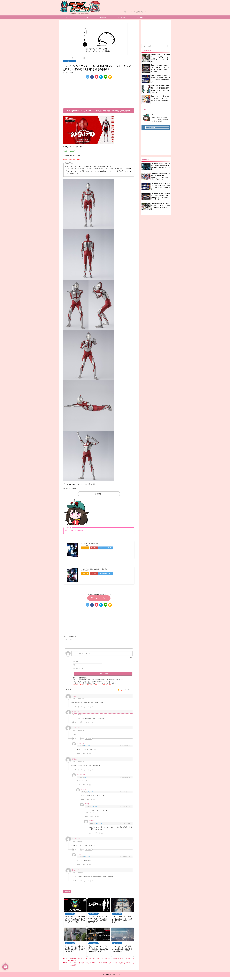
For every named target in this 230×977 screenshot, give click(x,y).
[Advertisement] (136, 7)
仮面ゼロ (86, 777)
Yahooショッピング (105, 548)
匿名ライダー (87, 745)
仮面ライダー (103, 17)
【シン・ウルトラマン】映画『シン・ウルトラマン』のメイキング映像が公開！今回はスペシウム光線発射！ (122, 948)
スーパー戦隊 (121, 17)
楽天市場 (93, 548)
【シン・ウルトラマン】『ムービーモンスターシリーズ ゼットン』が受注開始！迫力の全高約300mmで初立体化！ (98, 948)
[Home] (80, 11)
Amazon (85, 548)
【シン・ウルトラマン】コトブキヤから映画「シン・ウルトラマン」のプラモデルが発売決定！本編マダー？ (98, 919)
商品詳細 (98, 494)
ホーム (68, 17)
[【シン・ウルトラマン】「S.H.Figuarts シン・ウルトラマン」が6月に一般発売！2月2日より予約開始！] (101, 77)
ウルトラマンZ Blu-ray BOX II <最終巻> (94, 569)
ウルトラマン (139, 17)
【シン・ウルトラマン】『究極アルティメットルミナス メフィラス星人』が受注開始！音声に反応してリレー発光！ (75, 919)
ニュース (85, 17)
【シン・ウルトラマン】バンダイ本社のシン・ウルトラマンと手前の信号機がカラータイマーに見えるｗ (75, 948)
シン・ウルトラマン (70, 636)
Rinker (87, 545)
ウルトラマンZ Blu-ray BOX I (90, 543)
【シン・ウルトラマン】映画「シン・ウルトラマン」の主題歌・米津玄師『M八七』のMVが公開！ (122, 919)
